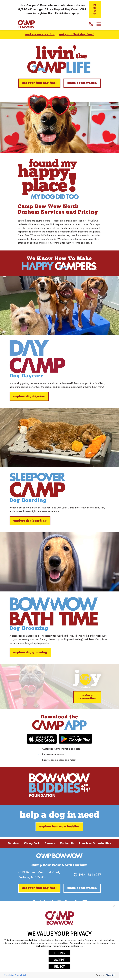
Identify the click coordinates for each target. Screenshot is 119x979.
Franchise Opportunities (95, 843)
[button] (114, 906)
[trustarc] (110, 975)
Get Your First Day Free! (76, 34)
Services (13, 843)
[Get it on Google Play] (75, 739)
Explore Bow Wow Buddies (59, 826)
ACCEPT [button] (59, 960)
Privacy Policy (9, 975)
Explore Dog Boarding (30, 520)
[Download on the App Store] (42, 739)
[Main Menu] (99, 24)
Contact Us (67, 843)
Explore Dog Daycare (29, 396)
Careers (49, 843)
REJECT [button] (59, 966)
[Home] (26, 24)
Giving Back (32, 843)
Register (95, 9)
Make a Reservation (39, 34)
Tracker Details (20, 975)
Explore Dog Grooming (30, 652)
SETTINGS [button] (59, 953)
